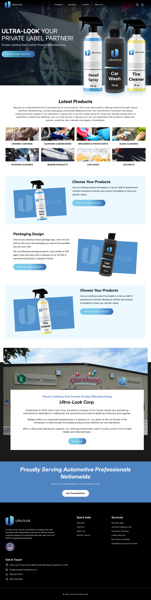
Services (81, 523)
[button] (58, 4)
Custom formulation (121, 527)
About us (81, 531)
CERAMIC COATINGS (22, 144)
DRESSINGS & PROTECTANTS (93, 144)
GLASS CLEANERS (128, 144)
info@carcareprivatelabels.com (23, 570)
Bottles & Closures (121, 539)
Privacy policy (84, 535)
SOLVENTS (128, 164)
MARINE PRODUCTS (57, 164)
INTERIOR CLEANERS (22, 164)
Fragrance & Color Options (124, 544)
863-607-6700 (16, 574)
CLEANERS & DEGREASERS (58, 144)
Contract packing (120, 531)
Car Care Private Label (79, 594)
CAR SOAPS (93, 164)
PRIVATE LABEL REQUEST (18, 54)
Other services (118, 535)
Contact (81, 527)
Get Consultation (75, 493)
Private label (118, 523)
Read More (77, 441)
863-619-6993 (16, 579)
